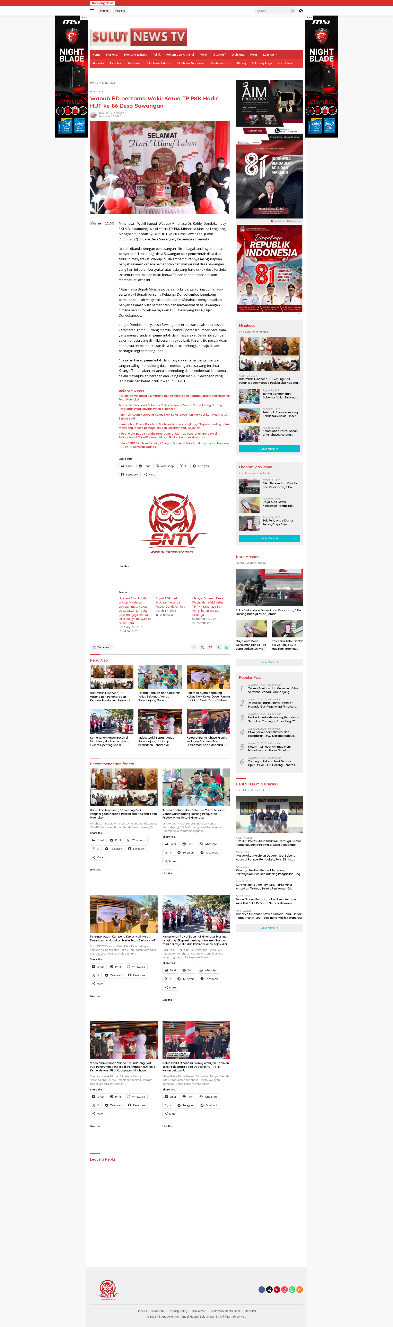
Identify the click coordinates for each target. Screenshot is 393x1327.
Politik (157, 54)
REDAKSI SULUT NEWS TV (112, 113)
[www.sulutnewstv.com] (138, 37)
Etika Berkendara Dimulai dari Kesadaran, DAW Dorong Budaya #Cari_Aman (295, 3)
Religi (253, 54)
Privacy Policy (178, 1311)
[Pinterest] (277, 1289)
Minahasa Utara (221, 63)
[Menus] (93, 10)
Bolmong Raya (262, 63)
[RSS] (299, 1289)
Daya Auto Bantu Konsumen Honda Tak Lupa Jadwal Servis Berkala (278, 504)
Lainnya (268, 54)
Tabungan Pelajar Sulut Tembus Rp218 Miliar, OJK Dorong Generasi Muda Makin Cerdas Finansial (272, 763)
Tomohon (116, 63)
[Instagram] (284, 1289)
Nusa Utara (285, 63)
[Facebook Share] (194, 647)
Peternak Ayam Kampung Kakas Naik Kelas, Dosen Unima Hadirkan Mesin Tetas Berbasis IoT (173, 416)
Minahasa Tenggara (190, 63)
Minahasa (134, 63)
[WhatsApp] (292, 1289)
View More (268, 449)
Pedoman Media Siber (226, 1311)
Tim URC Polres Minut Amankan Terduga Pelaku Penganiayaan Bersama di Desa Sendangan (268, 843)
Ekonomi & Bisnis (135, 54)
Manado (98, 63)
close (84, 17)
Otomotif (219, 54)
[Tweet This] (202, 647)
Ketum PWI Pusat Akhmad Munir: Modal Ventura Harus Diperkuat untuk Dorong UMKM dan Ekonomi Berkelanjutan (271, 748)
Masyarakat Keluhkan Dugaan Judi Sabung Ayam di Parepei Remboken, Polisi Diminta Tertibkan (265, 857)
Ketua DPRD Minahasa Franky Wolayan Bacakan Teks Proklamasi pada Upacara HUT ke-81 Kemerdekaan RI (174, 445)
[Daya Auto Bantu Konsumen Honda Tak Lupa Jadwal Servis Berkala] (249, 505)
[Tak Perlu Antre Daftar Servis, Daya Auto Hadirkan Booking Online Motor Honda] (249, 523)
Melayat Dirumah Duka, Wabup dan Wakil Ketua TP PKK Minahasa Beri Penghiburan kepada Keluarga (208, 606)
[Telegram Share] (219, 647)
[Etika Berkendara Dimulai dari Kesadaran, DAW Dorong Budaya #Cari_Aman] (249, 486)
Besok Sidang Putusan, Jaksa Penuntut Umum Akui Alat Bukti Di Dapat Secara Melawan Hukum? (267, 901)
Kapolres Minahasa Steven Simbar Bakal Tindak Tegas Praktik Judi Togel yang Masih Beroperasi (269, 916)
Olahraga (238, 54)
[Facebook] (262, 1289)
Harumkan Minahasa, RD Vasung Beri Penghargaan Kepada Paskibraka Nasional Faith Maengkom (174, 397)
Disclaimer (199, 1311)
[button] (293, 10)
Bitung (241, 63)
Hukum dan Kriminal (180, 54)
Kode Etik (157, 1311)
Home (97, 54)
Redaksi (120, 10)
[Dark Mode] (301, 10)
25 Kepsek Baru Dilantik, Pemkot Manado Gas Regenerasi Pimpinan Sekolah (271, 704)
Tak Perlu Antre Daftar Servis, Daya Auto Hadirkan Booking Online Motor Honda (279, 522)
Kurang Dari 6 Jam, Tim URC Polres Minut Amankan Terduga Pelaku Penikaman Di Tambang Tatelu (264, 886)
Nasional (112, 54)
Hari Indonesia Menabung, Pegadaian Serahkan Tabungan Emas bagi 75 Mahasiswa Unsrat (273, 719)
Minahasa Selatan (159, 63)
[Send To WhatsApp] (227, 647)
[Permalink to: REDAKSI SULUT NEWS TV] (93, 114)
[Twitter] (269, 1289)
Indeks (104, 10)
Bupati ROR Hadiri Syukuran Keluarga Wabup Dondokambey (170, 602)
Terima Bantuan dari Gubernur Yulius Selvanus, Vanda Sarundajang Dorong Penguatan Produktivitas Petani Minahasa (170, 407)
